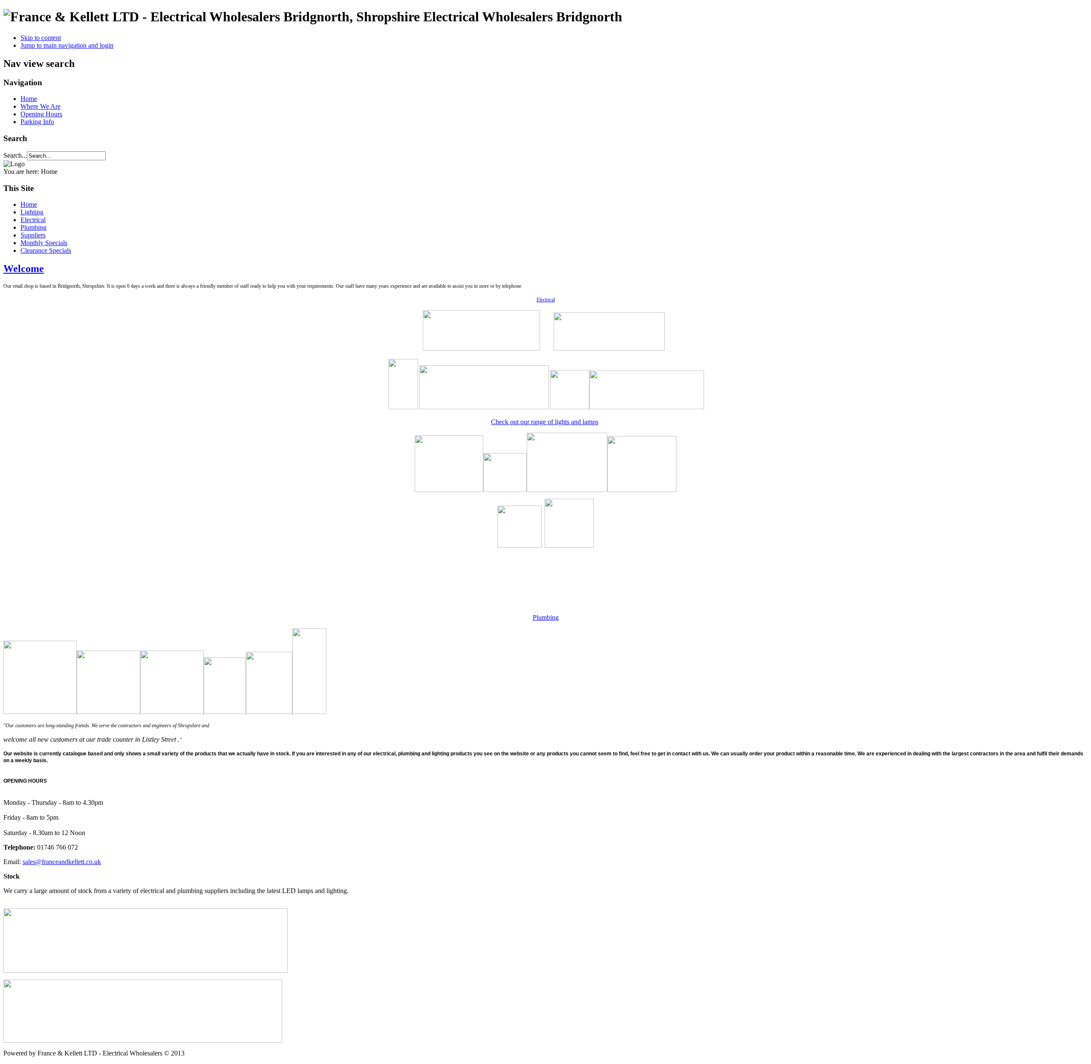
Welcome (23, 268)
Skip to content (40, 37)
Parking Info (37, 121)
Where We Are (40, 106)
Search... (15, 155)
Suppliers (33, 235)
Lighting (31, 212)
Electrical (33, 219)
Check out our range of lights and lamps (544, 421)
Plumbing (33, 227)
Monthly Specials (43, 242)
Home (28, 98)
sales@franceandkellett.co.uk (62, 861)
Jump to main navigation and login (66, 45)
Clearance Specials (45, 250)
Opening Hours (41, 114)
